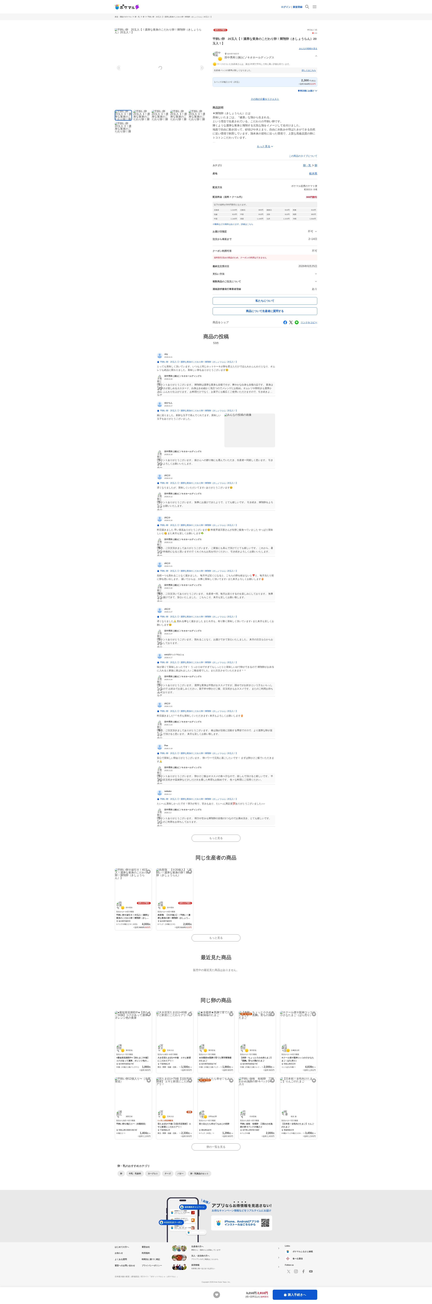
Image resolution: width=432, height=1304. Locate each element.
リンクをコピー (309, 322)
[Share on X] (291, 322)
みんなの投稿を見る (308, 48)
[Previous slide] (119, 68)
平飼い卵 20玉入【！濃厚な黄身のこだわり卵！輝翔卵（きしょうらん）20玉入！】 (179, 17)
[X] (288, 1271)
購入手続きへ (297, 1294)
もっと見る (216, 838)
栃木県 (313, 173)
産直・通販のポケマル (123, 17)
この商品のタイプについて (303, 156)
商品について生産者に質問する (265, 311)
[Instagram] (296, 1271)
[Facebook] (303, 1271)
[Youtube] (311, 1271)
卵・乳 (137, 17)
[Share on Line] (297, 322)
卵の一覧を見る (216, 1146)
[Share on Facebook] (285, 322)
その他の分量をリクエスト (265, 99)
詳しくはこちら (309, 70)
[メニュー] (314, 6)
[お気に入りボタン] (148, 872)
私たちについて (264, 300)
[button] (265, 56)
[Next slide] (201, 68)
